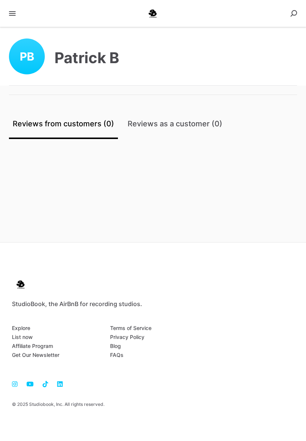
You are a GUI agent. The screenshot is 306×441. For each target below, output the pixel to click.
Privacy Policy (127, 337)
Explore (21, 328)
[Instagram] (17, 383)
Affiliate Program (32, 346)
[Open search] (293, 13)
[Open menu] (12, 13)
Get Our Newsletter (35, 355)
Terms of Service (131, 328)
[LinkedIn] (58, 383)
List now (22, 337)
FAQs (117, 355)
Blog (115, 346)
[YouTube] (30, 383)
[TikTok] (45, 383)
